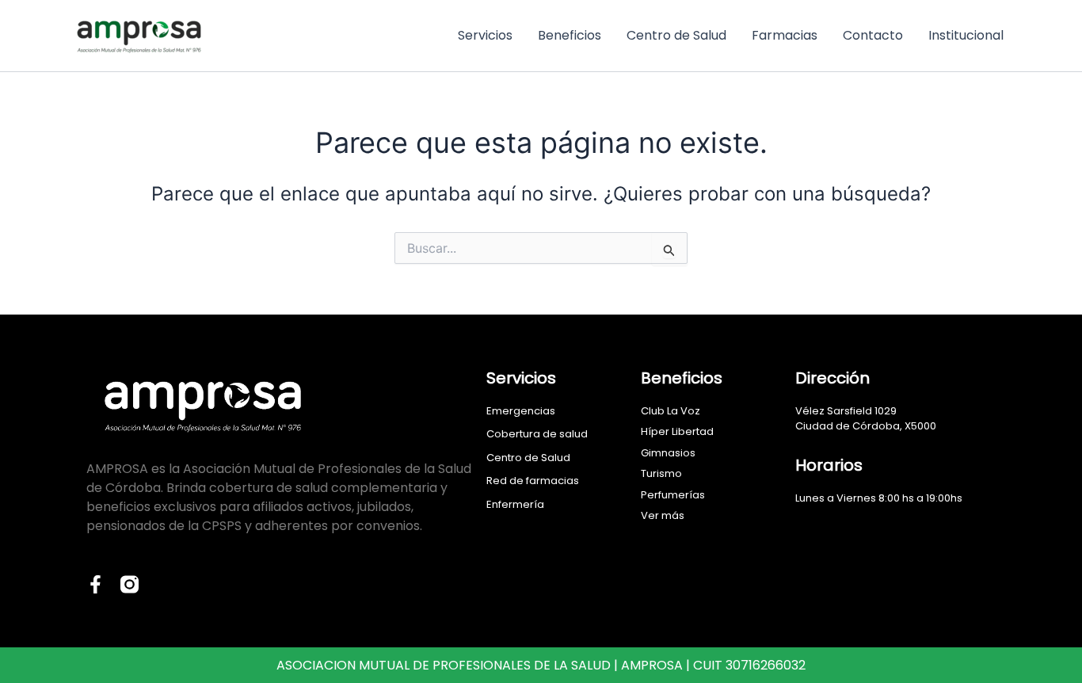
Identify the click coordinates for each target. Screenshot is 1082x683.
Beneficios (569, 35)
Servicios (485, 35)
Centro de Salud (676, 35)
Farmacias (784, 35)
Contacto (873, 35)
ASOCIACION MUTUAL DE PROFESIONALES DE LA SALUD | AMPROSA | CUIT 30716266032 (541, 665)
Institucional (966, 35)
